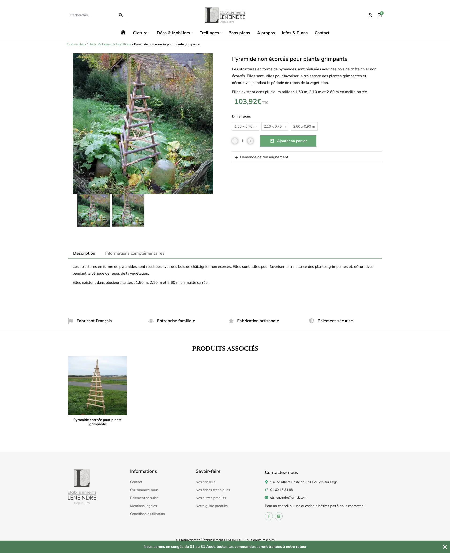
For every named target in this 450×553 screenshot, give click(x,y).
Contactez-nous (281, 472)
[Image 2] (128, 210)
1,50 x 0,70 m (245, 126)
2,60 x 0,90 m (304, 126)
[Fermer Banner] (445, 547)
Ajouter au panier (292, 141)
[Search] (120, 15)
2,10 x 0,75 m (275, 126)
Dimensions (241, 116)
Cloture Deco (76, 44)
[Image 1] (93, 210)
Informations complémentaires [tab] (135, 253)
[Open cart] (379, 15)
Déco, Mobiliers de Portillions (110, 44)
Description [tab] (84, 253)
